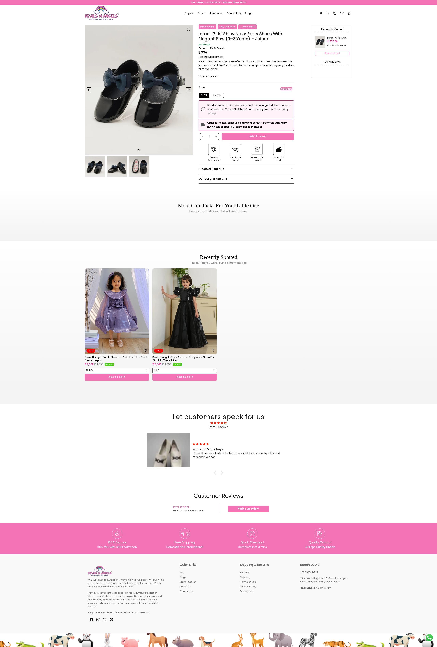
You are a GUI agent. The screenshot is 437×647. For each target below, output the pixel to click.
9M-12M (217, 95)
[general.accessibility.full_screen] (189, 29)
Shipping (245, 577)
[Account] (321, 13)
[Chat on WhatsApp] (429, 637)
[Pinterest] (111, 619)
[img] (218, 423)
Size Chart (286, 88)
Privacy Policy (248, 586)
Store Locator (188, 582)
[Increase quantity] (216, 136)
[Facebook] (91, 619)
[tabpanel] (218, 330)
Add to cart (258, 136)
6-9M (204, 95)
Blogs (248, 13)
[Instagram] (98, 619)
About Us (185, 586)
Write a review (248, 509)
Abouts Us (216, 13)
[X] (104, 619)
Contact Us (234, 13)
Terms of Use (248, 582)
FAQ (182, 572)
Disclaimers (247, 591)
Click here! (240, 109)
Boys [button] (188, 13)
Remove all (332, 53)
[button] (328, 13)
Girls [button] (200, 13)
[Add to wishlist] (145, 350)
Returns (244, 572)
